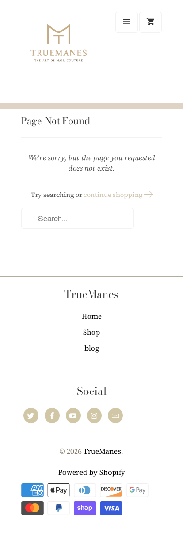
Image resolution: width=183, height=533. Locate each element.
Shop (91, 332)
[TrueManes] (58, 50)
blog (91, 348)
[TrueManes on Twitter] (30, 415)
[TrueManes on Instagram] (94, 415)
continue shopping (114, 194)
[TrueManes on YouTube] (73, 415)
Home (92, 316)
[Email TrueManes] (115, 415)
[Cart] (150, 22)
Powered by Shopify (91, 472)
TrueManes (102, 451)
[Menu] (126, 22)
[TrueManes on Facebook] (52, 415)
